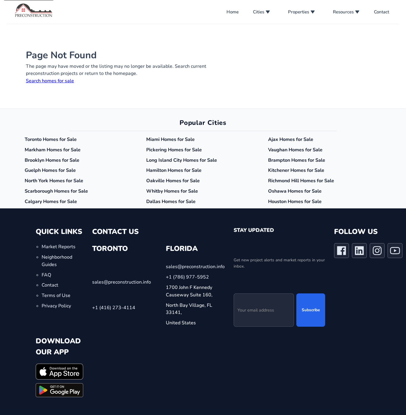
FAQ (46, 274)
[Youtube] (395, 251)
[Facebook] (341, 251)
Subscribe (311, 310)
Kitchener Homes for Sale (296, 170)
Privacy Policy (56, 306)
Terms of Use (56, 295)
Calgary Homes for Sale (51, 201)
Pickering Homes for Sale (174, 150)
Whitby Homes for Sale (172, 191)
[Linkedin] (359, 251)
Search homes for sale (50, 81)
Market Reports (58, 246)
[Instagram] (377, 251)
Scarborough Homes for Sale (56, 191)
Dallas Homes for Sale (171, 201)
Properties (298, 12)
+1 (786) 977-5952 (187, 277)
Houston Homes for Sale (295, 201)
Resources (343, 12)
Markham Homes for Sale (53, 150)
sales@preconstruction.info (121, 282)
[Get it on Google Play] (59, 390)
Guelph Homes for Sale (50, 170)
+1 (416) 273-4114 (113, 307)
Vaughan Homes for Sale (295, 150)
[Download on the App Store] (59, 371)
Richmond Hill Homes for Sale (301, 180)
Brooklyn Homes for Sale (52, 160)
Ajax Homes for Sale (290, 139)
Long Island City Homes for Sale (181, 160)
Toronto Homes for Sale (51, 139)
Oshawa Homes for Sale (295, 191)
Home (232, 12)
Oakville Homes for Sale (173, 180)
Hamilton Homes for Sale (174, 170)
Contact (381, 12)
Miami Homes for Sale (170, 139)
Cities (258, 12)
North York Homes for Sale (54, 180)
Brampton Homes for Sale (296, 160)
